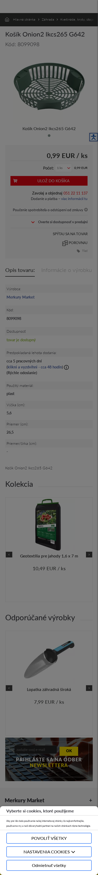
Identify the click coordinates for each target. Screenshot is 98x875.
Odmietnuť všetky (49, 865)
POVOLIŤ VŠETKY (49, 838)
